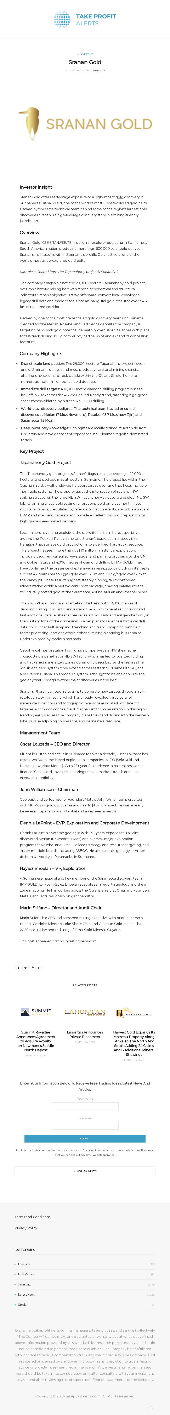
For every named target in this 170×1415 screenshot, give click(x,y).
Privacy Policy (26, 1228)
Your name (85, 1098)
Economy (24, 1264)
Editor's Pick (26, 1274)
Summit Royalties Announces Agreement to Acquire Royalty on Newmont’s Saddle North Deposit (36, 1041)
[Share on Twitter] (25, 968)
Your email (85, 1118)
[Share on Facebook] (18, 968)
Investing (87, 54)
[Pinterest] (32, 968)
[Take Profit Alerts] (85, 19)
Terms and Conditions (32, 1217)
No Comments (95, 70)
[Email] (39, 968)
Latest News (26, 1294)
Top (152, 1407)
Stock (22, 1305)
